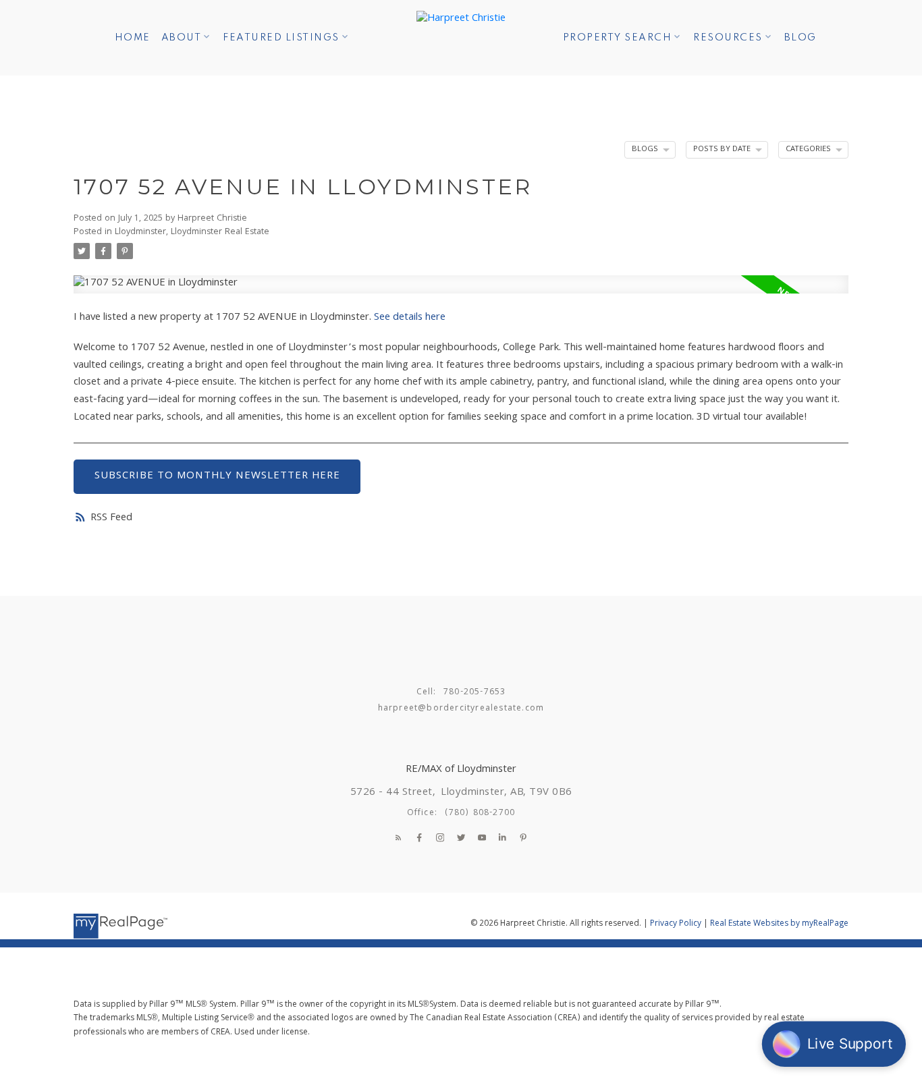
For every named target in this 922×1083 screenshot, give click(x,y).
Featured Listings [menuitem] (281, 38)
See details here (409, 318)
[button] (398, 837)
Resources (728, 38)
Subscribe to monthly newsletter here (217, 476)
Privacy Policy (675, 924)
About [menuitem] (181, 38)
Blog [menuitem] (800, 38)
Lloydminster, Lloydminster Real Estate (192, 232)
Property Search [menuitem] (617, 38)
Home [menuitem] (133, 38)
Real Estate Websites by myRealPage (779, 924)
